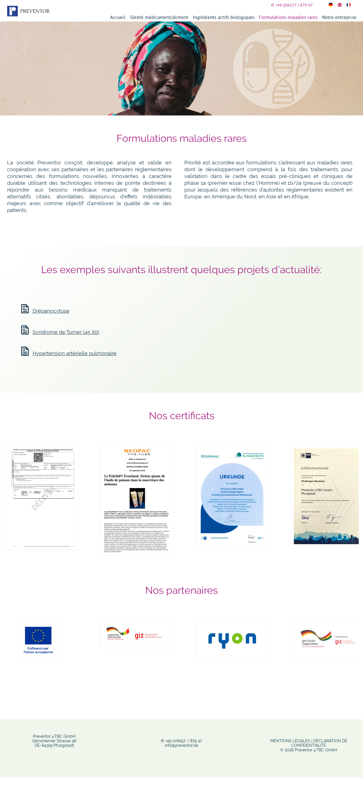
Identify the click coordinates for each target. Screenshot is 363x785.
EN (339, 5)
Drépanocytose (51, 311)
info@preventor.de (181, 745)
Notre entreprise (339, 17)
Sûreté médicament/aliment (159, 17)
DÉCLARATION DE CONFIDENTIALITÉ (319, 743)
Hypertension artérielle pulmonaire (75, 353)
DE (330, 5)
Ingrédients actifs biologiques (223, 17)
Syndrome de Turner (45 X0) (66, 332)
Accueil (117, 17)
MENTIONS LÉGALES (290, 741)
